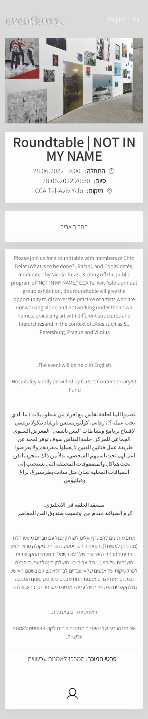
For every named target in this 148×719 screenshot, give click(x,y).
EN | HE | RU (122, 19)
